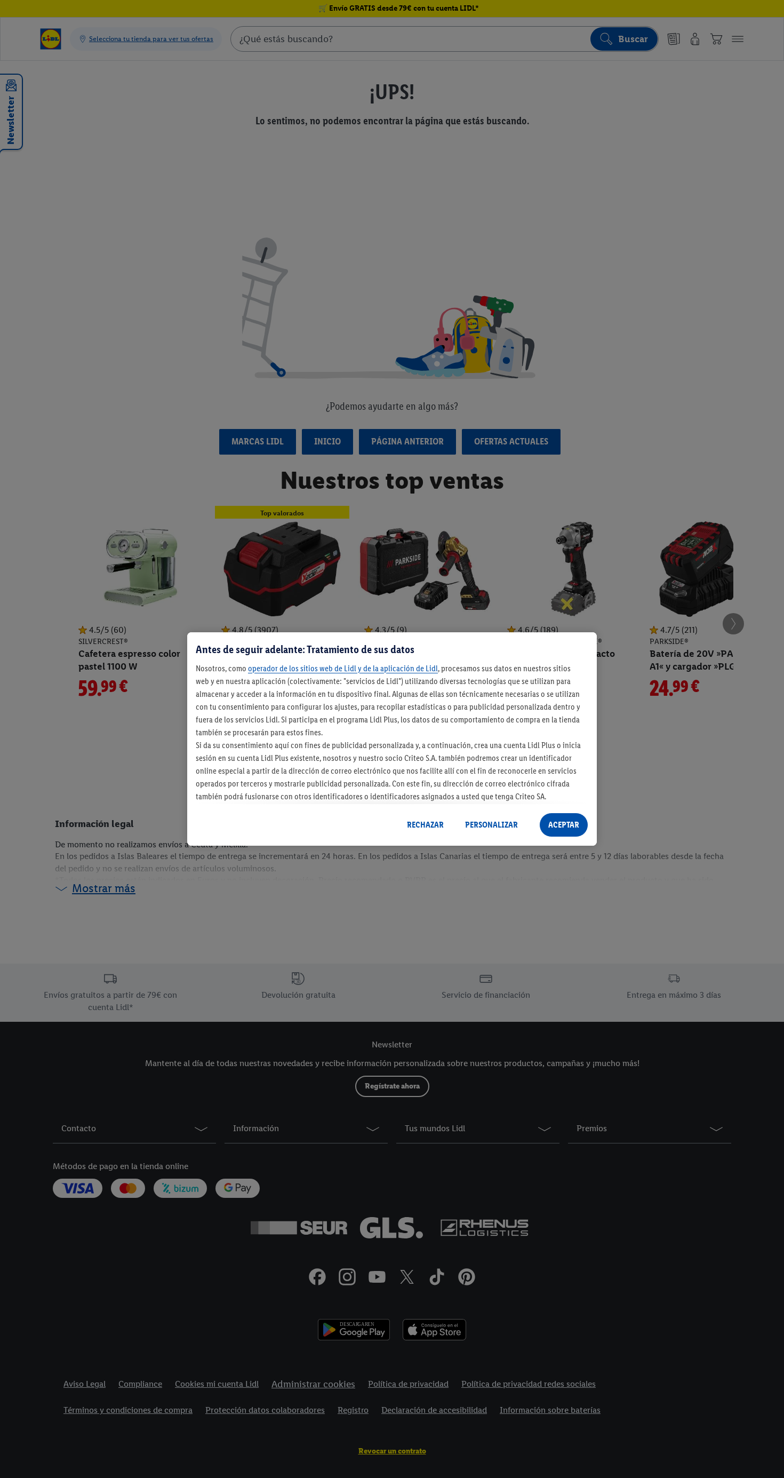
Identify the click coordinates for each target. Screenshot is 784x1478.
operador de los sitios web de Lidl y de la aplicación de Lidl (343, 668)
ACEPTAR (563, 825)
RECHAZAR (425, 825)
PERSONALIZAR (491, 825)
